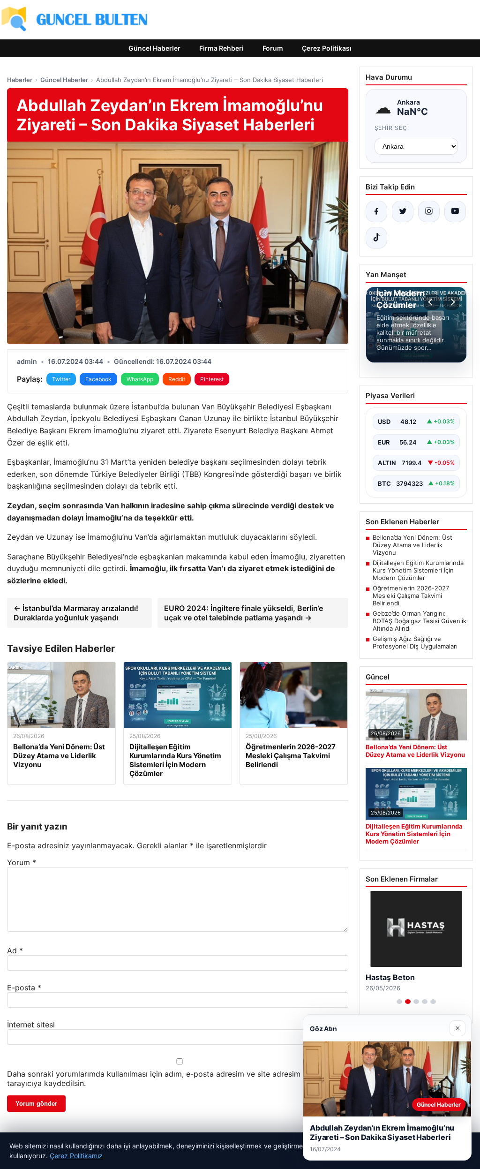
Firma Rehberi (221, 48)
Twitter (61, 379)
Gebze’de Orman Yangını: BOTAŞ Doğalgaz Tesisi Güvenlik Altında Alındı (419, 621)
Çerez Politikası (327, 48)
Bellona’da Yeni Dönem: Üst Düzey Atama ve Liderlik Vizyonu (412, 545)
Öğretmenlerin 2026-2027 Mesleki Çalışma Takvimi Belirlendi (411, 595)
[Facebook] (376, 211)
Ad (15, 950)
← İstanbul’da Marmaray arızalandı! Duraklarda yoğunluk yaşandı (76, 612)
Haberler (19, 79)
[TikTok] (376, 238)
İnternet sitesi (31, 1024)
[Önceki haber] (432, 302)
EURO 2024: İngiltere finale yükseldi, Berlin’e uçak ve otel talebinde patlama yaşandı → (243, 612)
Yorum (21, 862)
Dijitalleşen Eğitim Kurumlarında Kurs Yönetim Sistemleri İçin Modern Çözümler (418, 570)
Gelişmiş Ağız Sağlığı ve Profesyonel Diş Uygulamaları (415, 642)
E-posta (24, 987)
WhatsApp (140, 379)
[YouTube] (455, 211)
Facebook (98, 379)
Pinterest (212, 379)
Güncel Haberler (154, 48)
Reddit (176, 379)
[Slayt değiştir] (399, 1001)
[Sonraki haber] (451, 302)
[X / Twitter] (402, 211)
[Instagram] (429, 211)
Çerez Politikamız (76, 1156)
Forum (272, 48)
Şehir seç (391, 127)
